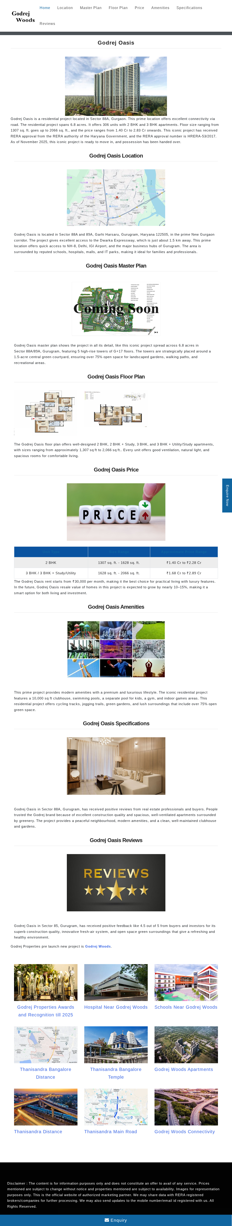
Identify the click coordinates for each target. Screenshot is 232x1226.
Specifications (189, 8)
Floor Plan (118, 8)
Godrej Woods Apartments (184, 1069)
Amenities (160, 8)
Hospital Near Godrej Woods (116, 1007)
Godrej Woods (98, 946)
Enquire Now (228, 495)
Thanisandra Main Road (110, 1131)
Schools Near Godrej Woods (186, 1007)
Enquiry (118, 1220)
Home (45, 8)
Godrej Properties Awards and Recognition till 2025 (45, 1011)
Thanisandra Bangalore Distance (45, 1073)
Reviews (47, 24)
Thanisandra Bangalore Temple (116, 1073)
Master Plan (91, 8)
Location (65, 8)
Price (139, 8)
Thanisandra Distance (38, 1131)
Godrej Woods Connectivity (185, 1131)
